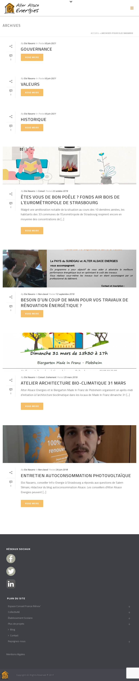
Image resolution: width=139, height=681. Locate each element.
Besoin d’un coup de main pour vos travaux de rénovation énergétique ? (74, 302)
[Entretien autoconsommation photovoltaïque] (69, 444)
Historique (34, 119)
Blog (12, 629)
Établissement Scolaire (20, 618)
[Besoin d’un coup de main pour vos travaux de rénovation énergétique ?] (69, 268)
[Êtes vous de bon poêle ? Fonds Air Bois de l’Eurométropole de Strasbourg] (69, 165)
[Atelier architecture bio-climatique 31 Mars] (69, 351)
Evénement (51, 377)
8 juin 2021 (50, 43)
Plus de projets (16, 623)
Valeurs (30, 84)
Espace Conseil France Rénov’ (24, 606)
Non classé (43, 294)
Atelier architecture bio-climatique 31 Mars (73, 383)
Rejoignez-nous (17, 641)
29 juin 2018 (62, 469)
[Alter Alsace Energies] (4, 674)
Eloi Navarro (29, 43)
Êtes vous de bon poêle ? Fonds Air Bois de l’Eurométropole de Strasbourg (70, 200)
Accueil (95, 33)
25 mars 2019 (70, 377)
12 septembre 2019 (65, 294)
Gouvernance (36, 49)
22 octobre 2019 (60, 191)
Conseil (41, 191)
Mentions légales (15, 654)
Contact (14, 635)
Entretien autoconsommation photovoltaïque (76, 475)
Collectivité (14, 612)
